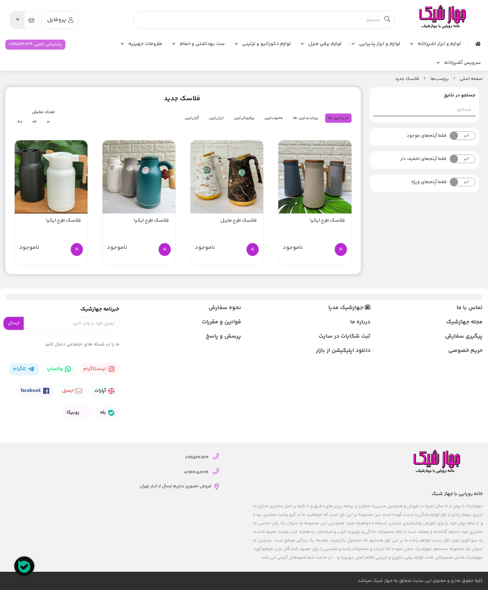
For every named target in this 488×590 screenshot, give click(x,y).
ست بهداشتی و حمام (202, 44)
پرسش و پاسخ (223, 336)
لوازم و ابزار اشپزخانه (439, 44)
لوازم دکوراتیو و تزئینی (266, 44)
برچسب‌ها (439, 78)
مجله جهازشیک (464, 322)
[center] (387, 20)
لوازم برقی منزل (325, 44)
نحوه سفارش (225, 307)
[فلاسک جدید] (442, 17)
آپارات (100, 391)
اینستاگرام (95, 369)
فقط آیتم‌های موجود (427, 135)
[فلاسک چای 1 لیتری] (314, 176)
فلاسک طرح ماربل (238, 221)
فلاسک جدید (407, 78)
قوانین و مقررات (221, 322)
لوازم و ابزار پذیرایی (379, 44)
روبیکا (73, 413)
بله (103, 413)
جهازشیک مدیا (346, 307)
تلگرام (20, 369)
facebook (31, 391)
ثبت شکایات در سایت (344, 336)
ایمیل (68, 391)
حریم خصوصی (465, 350)
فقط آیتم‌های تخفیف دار (423, 158)
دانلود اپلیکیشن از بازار (343, 350)
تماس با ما (470, 307)
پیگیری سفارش (464, 336)
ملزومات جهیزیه (145, 44)
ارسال (13, 323)
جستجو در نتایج (459, 95)
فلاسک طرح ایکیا (327, 221)
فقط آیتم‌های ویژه (429, 182)
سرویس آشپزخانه (462, 63)
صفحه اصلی (471, 78)
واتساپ (55, 369)
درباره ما (360, 322)
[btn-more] (340, 249)
